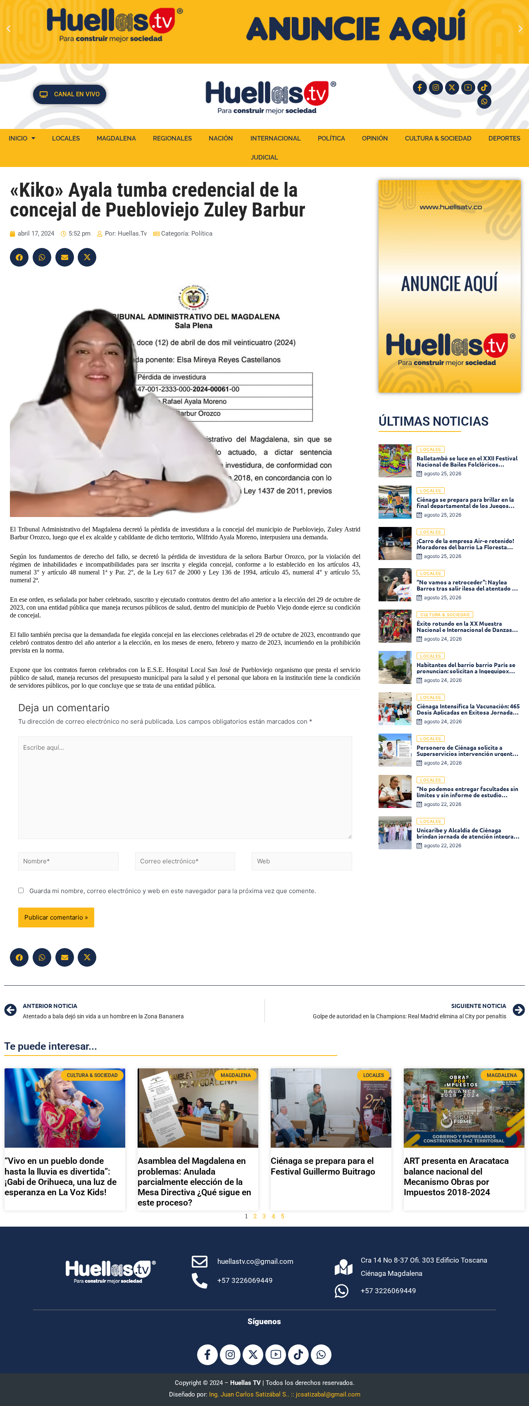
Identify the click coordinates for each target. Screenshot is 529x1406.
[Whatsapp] (321, 1354)
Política (331, 138)
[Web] (302, 863)
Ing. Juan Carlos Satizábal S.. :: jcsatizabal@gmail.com (284, 1394)
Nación (221, 138)
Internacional (275, 138)
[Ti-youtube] (468, 88)
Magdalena (116, 138)
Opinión (375, 138)
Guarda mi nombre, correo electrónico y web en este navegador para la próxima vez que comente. (172, 891)
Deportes (504, 138)
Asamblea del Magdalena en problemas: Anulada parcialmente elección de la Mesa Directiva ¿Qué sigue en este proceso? (194, 1182)
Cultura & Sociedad (438, 138)
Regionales (172, 138)
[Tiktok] (484, 88)
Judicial (264, 157)
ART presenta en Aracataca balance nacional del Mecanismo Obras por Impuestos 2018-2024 (456, 1176)
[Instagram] (436, 88)
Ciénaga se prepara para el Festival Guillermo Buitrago (323, 1166)
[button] (8, 28)
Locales (66, 138)
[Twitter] (87, 257)
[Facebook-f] (420, 88)
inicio (18, 138)
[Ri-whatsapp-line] (484, 102)
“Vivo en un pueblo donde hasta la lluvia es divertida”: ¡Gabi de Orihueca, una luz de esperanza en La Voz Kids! (61, 1176)
